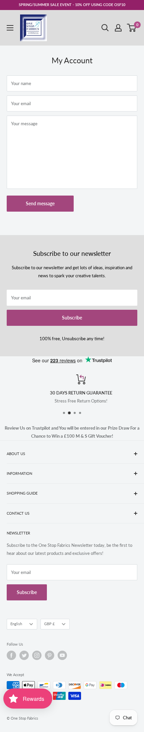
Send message (40, 203)
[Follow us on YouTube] (62, 655)
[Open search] (105, 27)
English (16, 623)
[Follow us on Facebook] (11, 655)
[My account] (118, 27)
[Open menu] (10, 27)
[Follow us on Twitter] (24, 655)
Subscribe (72, 317)
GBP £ (49, 623)
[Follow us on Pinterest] (49, 655)
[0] (132, 28)
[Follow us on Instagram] (37, 655)
